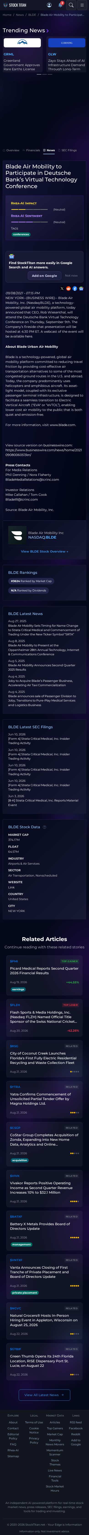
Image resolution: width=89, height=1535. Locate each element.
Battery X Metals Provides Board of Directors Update (40, 1226)
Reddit (75, 1434)
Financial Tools (55, 1478)
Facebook (76, 1428)
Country (15, 894)
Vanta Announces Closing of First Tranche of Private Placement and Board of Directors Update (39, 1272)
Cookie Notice (34, 1430)
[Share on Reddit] (67, 288)
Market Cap (18, 834)
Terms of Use (34, 1422)
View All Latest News (41, 1395)
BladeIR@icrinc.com (21, 499)
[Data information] (44, 827)
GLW (52, 54)
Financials (33, 150)
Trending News (24, 30)
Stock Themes (55, 1462)
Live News (55, 1470)
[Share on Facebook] (74, 288)
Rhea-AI (13, 1450)
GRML (9, 54)
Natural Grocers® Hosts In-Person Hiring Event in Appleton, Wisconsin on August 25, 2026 (44, 1320)
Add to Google (76, 1442)
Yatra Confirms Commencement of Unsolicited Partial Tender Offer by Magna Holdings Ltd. (40, 1099)
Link (11, 887)
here (28, 336)
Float (13, 846)
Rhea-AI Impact (24, 203)
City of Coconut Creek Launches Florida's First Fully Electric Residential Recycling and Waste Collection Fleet (43, 1058)
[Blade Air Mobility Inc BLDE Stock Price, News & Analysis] (17, 535)
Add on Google (44, 276)
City (11, 906)
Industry (16, 858)
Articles (55, 1422)
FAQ (13, 1444)
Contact (13, 1428)
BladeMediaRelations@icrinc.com (32, 479)
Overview (12, 150)
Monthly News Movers (55, 1442)
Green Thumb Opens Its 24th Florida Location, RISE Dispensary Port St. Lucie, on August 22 (41, 1361)
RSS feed (76, 1422)
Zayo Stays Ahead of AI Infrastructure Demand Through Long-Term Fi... (66, 67)
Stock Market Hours (55, 1488)
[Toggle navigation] (82, 5)
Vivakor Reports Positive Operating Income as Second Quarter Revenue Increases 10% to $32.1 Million (41, 1188)
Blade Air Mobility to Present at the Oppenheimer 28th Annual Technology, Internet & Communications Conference (43, 650)
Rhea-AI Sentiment (26, 216)
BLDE (51, 537)
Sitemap (13, 1456)
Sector (14, 870)
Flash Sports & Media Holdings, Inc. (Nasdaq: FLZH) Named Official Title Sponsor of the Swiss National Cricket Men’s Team (42, 1017)
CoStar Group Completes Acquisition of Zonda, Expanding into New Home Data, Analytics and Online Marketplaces (44, 1140)
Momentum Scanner (55, 1452)
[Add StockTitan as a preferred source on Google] (80, 288)
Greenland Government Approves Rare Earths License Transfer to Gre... (22, 67)
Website (15, 882)
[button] (49, 5)
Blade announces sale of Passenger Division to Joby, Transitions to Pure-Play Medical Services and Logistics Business (42, 700)
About (13, 1422)
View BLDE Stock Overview (44, 551)
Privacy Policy (34, 1440)
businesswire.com (57, 445)
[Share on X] (61, 288)
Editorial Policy (13, 1436)
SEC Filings (69, 150)
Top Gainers (55, 1428)
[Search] (71, 5)
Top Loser (70, 1005)
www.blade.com (62, 425)
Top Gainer (70, 961)
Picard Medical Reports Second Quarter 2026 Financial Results (44, 970)
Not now (71, 275)
